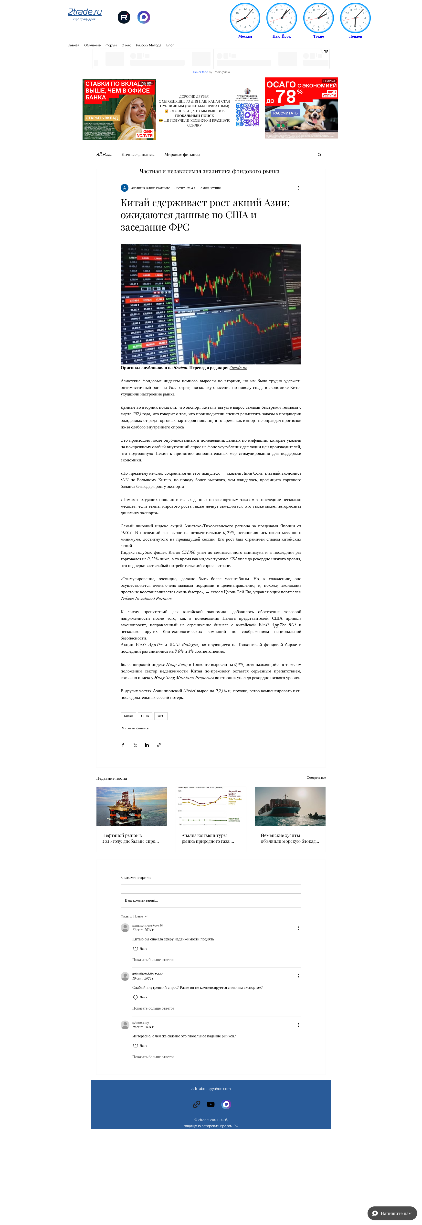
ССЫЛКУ (194, 125)
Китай (128, 716)
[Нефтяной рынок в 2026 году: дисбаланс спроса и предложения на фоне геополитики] (131, 806)
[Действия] (298, 928)
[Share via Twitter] (135, 745)
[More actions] (298, 188)
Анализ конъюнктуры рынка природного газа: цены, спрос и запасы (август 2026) (206, 838)
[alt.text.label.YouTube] (210, 1104)
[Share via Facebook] (123, 745)
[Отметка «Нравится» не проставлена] (135, 949)
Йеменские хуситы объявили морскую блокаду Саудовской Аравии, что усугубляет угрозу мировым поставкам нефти (289, 838)
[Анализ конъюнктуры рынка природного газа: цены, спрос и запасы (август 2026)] (211, 806)
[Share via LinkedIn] (147, 745)
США (145, 716)
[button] (319, 154)
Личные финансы (138, 154)
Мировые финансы (182, 154)
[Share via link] (159, 745)
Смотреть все (316, 778)
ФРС (161, 716)
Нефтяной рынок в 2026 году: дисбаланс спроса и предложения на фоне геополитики (131, 838)
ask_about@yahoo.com (211, 1089)
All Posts (104, 154)
